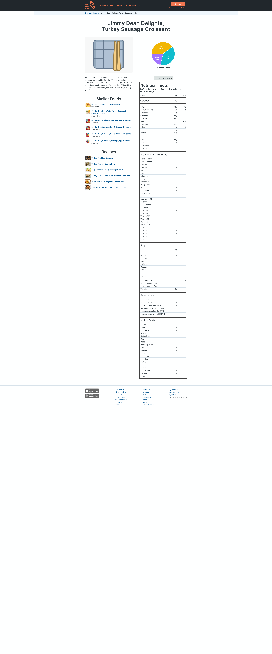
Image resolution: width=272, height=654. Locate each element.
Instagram (175, 392)
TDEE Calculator (120, 394)
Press (144, 394)
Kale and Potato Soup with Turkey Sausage (108, 187)
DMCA (145, 402)
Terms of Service (148, 405)
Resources (118, 405)
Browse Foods (119, 389)
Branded (96, 13)
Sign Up (178, 4)
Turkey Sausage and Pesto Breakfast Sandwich (110, 176)
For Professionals (133, 5)
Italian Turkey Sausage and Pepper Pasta (108, 182)
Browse (88, 13)
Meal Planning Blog (121, 399)
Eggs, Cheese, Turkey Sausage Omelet (107, 170)
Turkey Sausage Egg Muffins (103, 164)
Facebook (175, 389)
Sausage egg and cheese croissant (105, 104)
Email (174, 394)
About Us (146, 392)
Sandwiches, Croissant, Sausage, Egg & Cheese (111, 120)
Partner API (146, 389)
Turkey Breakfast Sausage (102, 158)
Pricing (119, 5)
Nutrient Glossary (120, 397)
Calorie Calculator (120, 392)
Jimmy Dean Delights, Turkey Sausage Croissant (136, 26)
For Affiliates (147, 397)
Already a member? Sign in (178, 8)
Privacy (145, 399)
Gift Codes (118, 402)
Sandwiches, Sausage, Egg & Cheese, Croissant (111, 127)
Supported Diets (106, 5)
